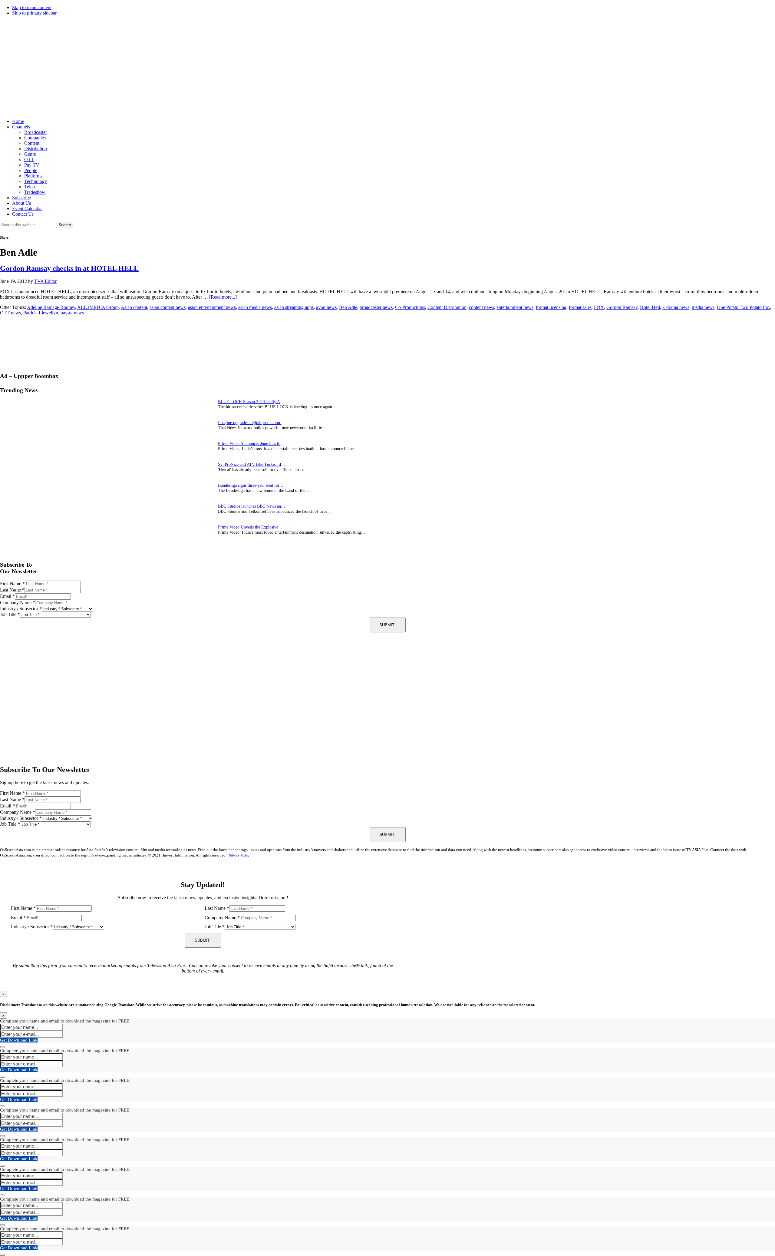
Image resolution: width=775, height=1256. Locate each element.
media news (703, 307)
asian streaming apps (294, 307)
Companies (35, 137)
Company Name (17, 602)
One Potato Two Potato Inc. (743, 307)
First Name (12, 583)
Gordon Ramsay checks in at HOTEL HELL (69, 268)
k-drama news (675, 307)
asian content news (168, 307)
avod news (326, 307)
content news (481, 307)
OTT (29, 159)
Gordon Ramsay (622, 307)
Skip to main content (31, 7)
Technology (35, 181)
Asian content (134, 307)
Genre (30, 154)
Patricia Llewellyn (40, 312)
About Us (21, 203)
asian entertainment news (212, 307)
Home (18, 121)
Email (7, 596)
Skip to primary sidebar (34, 12)
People (30, 170)
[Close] (2, 1047)
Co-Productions (410, 307)
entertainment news (514, 307)
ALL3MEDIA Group (98, 307)
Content (31, 143)
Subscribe (21, 197)
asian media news (255, 307)
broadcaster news (376, 307)
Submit (386, 625)
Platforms (33, 175)
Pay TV (31, 164)
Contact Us (23, 214)
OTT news (10, 312)
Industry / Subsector (21, 608)
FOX (599, 307)
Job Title (10, 614)
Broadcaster (35, 132)
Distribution (35, 148)
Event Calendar (27, 208)
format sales (580, 307)
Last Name (12, 589)
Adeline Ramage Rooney (51, 307)
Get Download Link (19, 1040)
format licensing (551, 307)
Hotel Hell (650, 307)
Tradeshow (34, 192)
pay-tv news (72, 312)
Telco (29, 186)
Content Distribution (447, 307)
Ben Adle (348, 307)
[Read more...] (223, 297)
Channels (21, 126)
